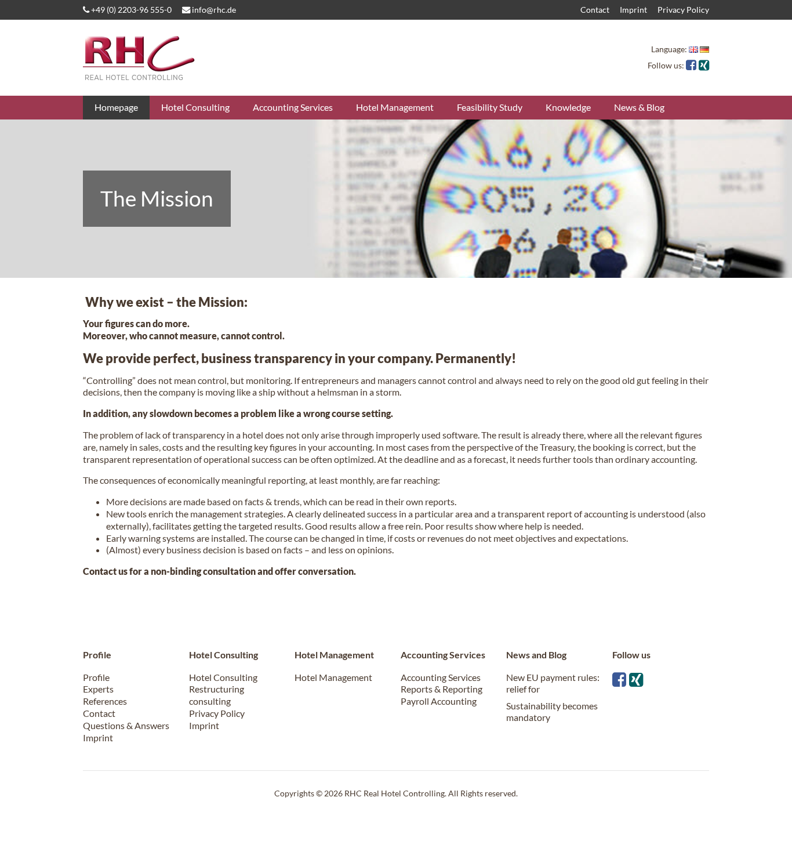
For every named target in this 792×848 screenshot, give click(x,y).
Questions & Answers (126, 725)
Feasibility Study (489, 107)
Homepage (116, 107)
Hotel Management (395, 107)
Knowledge (568, 107)
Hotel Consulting (195, 107)
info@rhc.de (213, 10)
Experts (98, 688)
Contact (594, 10)
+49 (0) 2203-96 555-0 (130, 10)
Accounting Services (293, 107)
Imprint (633, 10)
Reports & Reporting (441, 688)
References (105, 700)
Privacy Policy (683, 10)
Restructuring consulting (216, 694)
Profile (96, 677)
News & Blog (639, 107)
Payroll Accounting (439, 700)
